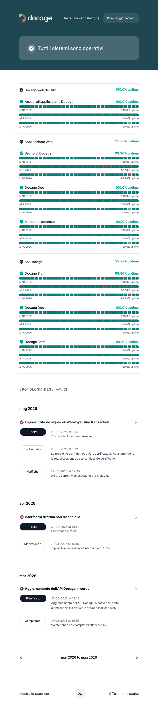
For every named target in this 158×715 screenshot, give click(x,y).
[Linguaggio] (80, 694)
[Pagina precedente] (49, 657)
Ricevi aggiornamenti (121, 18)
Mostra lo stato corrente (38, 694)
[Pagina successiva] (108, 657)
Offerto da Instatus (124, 694)
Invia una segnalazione (81, 18)
